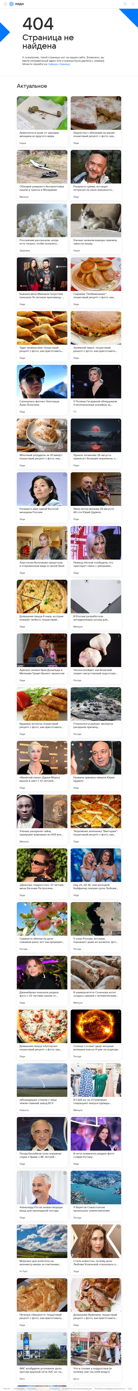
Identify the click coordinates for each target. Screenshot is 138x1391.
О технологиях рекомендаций (77, 1388)
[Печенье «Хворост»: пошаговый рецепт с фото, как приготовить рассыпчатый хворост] (42, 1303)
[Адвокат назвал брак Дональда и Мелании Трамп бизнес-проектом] (42, 658)
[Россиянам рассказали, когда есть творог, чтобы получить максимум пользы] (42, 229)
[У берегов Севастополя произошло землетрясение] (96, 1196)
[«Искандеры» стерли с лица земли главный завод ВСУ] (42, 1088)
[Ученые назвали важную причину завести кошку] (96, 229)
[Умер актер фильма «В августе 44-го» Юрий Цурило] (96, 497)
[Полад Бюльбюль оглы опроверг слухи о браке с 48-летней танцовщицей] (42, 1142)
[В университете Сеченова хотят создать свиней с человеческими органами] (96, 981)
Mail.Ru (6, 1388)
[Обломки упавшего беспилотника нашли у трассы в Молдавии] (42, 175)
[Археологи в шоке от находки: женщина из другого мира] (42, 121)
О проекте (55, 1388)
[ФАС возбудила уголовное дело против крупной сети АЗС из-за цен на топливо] (42, 1357)
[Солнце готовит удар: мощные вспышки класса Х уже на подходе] (96, 1035)
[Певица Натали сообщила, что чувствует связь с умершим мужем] (96, 551)
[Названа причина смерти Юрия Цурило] (96, 766)
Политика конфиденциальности (109, 1388)
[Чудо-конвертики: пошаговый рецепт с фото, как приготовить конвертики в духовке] (42, 336)
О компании (19, 1388)
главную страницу (59, 64)
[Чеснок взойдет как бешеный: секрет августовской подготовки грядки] (96, 658)
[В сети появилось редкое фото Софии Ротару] (96, 1142)
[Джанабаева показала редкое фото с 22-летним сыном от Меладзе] (42, 981)
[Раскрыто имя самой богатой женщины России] (42, 497)
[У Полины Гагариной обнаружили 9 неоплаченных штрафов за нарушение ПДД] (96, 390)
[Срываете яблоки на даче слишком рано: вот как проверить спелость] (42, 927)
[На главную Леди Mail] (18, 4)
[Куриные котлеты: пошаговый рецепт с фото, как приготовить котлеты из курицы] (42, 712)
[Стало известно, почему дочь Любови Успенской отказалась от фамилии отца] (96, 1249)
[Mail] (11, 4)
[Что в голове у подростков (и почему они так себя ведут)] (96, 1357)
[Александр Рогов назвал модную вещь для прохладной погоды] (42, 1196)
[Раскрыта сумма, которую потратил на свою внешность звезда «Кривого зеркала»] (96, 175)
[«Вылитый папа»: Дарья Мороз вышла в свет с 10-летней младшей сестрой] (42, 766)
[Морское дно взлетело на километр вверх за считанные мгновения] (42, 1249)
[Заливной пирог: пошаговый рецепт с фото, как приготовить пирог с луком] (96, 336)
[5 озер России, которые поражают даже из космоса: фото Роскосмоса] (96, 927)
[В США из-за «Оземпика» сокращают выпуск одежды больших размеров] (96, 1088)
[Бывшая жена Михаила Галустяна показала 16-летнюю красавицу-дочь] (42, 282)
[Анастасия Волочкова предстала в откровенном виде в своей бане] (42, 551)
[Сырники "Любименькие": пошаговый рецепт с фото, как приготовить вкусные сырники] (96, 282)
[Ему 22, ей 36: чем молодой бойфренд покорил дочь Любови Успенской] (96, 873)
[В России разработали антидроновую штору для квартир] (96, 605)
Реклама (31, 1388)
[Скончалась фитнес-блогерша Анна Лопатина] (42, 390)
